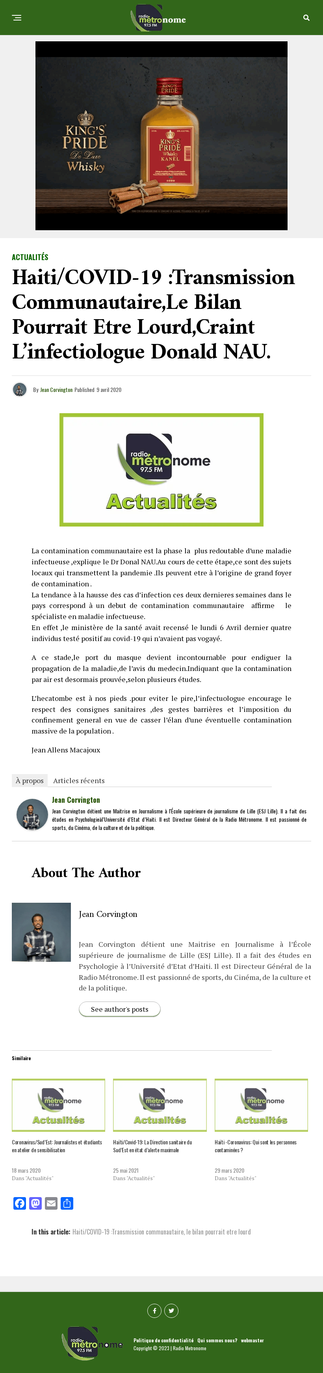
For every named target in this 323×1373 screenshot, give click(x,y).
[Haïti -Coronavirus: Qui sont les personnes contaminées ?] (261, 1105)
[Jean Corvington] (32, 827)
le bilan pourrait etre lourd (218, 1232)
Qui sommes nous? (217, 1340)
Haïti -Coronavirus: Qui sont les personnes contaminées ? (256, 1146)
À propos (30, 780)
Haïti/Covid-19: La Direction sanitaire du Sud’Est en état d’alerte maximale (152, 1146)
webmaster (252, 1340)
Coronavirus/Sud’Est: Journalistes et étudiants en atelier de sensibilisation (57, 1146)
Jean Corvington (56, 389)
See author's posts (120, 1009)
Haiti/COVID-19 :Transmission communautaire (128, 1232)
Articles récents (79, 780)
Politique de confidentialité (163, 1340)
